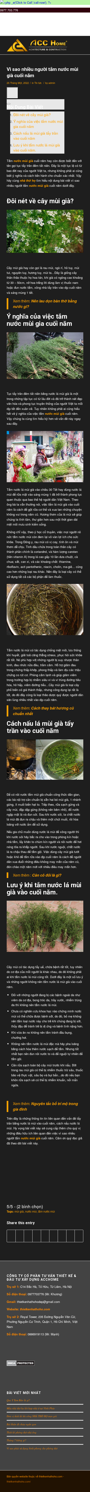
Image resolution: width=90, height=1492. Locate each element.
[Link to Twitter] (45, 1486)
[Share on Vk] (62, 1236)
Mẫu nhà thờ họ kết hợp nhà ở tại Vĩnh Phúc (31, 1408)
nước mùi (31, 1211)
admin (51, 83)
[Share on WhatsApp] (28, 1236)
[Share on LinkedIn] (45, 1236)
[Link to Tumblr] (52, 1486)
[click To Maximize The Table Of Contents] (12, 93)
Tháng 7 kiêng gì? (16, 1440)
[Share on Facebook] (11, 1236)
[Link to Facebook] (59, 1486)
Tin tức (38, 83)
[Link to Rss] (79, 1486)
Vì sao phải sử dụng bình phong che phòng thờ (32, 1448)
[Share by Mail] (79, 1236)
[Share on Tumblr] (53, 1236)
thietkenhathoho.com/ (19, 1481)
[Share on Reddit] (70, 1236)
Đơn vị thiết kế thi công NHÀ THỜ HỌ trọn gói (32, 1416)
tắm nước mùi (46, 1211)
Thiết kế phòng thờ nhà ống (21, 1432)
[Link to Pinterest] (66, 1486)
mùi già (19, 1211)
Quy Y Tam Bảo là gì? (18, 1400)
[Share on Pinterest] (37, 1236)
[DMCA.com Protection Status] (21, 1364)
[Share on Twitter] (20, 1236)
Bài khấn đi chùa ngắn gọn (21, 1424)
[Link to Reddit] (72, 1486)
